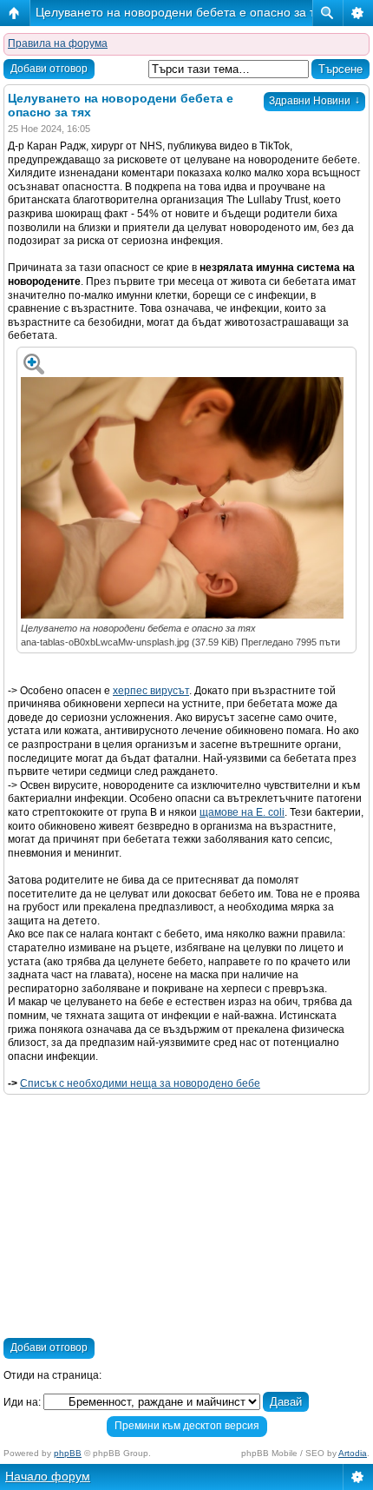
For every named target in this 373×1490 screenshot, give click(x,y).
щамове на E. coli (242, 812)
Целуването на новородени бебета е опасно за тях (182, 12)
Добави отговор (49, 69)
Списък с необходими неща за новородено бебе (140, 1083)
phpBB (68, 1453)
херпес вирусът (151, 691)
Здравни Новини (314, 101)
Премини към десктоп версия (187, 1426)
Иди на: (22, 1402)
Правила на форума (58, 43)
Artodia (352, 1453)
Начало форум (47, 1476)
